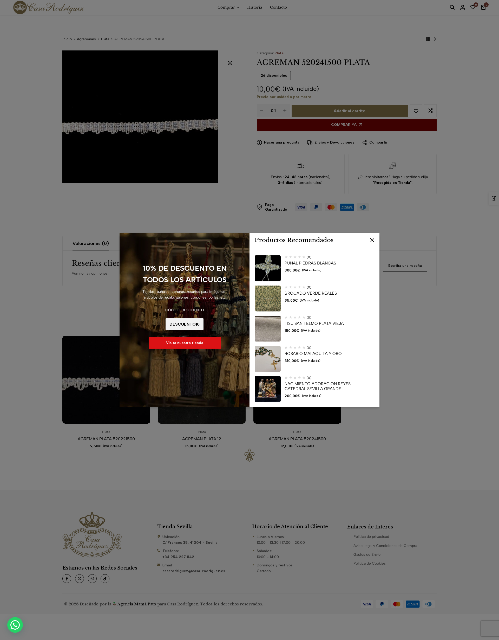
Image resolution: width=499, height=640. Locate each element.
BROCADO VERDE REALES (311, 293)
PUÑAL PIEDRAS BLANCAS (310, 263)
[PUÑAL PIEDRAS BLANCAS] (268, 268)
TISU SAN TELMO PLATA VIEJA (314, 323)
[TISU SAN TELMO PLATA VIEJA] (268, 329)
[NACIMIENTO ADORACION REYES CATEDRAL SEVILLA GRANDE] (268, 389)
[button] (15, 625)
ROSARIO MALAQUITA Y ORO (313, 353)
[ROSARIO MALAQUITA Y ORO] (268, 359)
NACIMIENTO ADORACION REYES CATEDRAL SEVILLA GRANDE (318, 386)
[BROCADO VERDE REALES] (268, 299)
